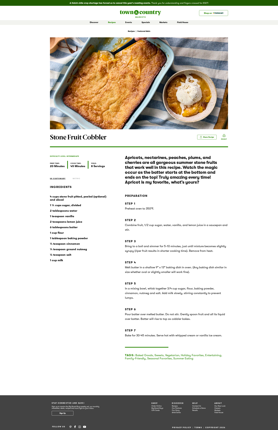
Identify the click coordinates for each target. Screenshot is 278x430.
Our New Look (219, 406)
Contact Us (196, 406)
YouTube (84, 426)
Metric (76, 179)
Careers (217, 408)
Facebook (75, 426)
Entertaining (213, 355)
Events (128, 22)
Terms (198, 428)
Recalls (195, 410)
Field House (182, 22)
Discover (178, 403)
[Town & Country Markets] (140, 13)
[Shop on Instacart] (213, 13)
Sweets (159, 355)
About (218, 403)
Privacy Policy (181, 428)
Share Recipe (208, 137)
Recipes (112, 22)
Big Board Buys (157, 408)
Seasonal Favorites (159, 358)
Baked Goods (144, 355)
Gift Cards (155, 410)
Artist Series (176, 412)
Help (195, 403)
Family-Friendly (135, 358)
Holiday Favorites (192, 355)
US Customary (58, 179)
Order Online (156, 406)
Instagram (79, 426)
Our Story (176, 410)
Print (224, 139)
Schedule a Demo (199, 408)
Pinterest (70, 426)
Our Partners (177, 408)
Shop (154, 403)
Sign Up (63, 413)
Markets (217, 410)
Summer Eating (183, 358)
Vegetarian (172, 355)
